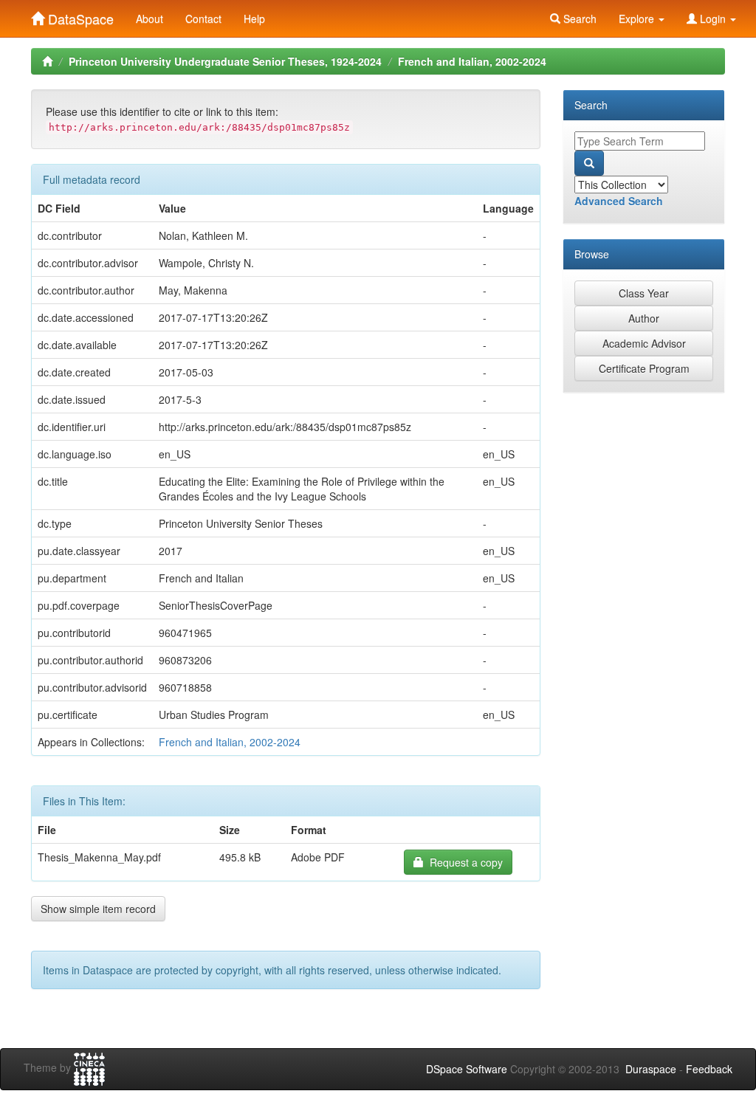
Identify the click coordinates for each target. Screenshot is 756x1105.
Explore (638, 18)
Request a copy (463, 862)
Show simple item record (98, 908)
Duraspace (650, 1068)
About (149, 18)
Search (578, 18)
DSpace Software (466, 1068)
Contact (203, 18)
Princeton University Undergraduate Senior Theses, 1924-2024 (225, 61)
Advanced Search (618, 200)
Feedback (709, 1068)
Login (713, 18)
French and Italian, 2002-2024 (472, 61)
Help (254, 18)
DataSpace (79, 15)
